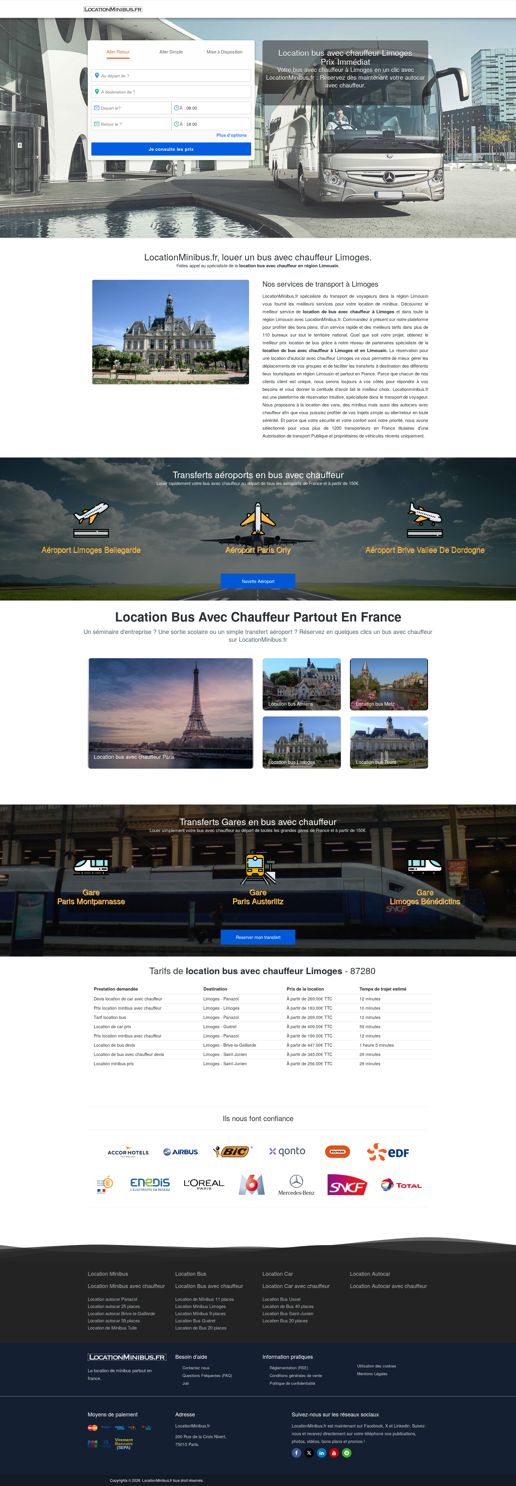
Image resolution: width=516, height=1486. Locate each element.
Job (185, 1383)
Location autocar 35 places (114, 1320)
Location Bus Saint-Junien (287, 1313)
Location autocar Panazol (112, 1299)
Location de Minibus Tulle (112, 1327)
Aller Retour (118, 51)
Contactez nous (196, 1367)
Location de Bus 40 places (288, 1306)
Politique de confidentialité (292, 1383)
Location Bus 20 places (285, 1320)
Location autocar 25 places (114, 1306)
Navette (258, 581)
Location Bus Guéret (195, 1320)
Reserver (258, 937)
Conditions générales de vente (296, 1375)
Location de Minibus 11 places (204, 1299)
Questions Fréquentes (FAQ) (207, 1375)
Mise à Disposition (224, 51)
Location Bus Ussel (281, 1299)
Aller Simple (171, 51)
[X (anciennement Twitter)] (309, 1456)
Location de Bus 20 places (201, 1327)
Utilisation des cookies (376, 1366)
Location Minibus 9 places (200, 1313)
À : (182, 108)
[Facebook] (296, 1453)
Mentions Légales (372, 1373)
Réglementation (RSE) (289, 1367)
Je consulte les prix (171, 149)
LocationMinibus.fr (157, 1480)
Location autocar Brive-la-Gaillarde (121, 1313)
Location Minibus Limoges (200, 1306)
